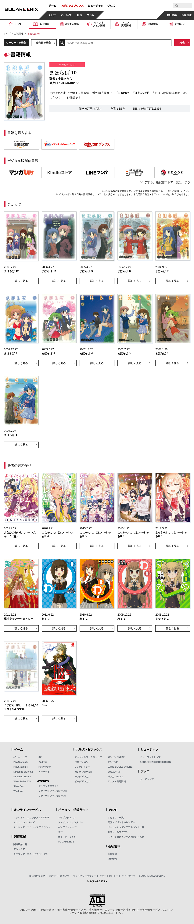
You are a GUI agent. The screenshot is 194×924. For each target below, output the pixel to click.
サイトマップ (128, 876)
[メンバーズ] (66, 15)
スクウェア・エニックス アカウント (31, 827)
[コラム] (90, 15)
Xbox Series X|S (22, 781)
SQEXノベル (114, 771)
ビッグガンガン (83, 781)
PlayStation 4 (20, 767)
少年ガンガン (81, 762)
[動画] (79, 15)
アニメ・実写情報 (117, 781)
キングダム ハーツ (67, 827)
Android (42, 762)
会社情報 (112, 854)
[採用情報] (186, 15)
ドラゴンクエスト (67, 817)
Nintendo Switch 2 (23, 771)
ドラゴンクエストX (48, 786)
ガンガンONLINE (116, 757)
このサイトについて (59, 876)
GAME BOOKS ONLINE (120, 767)
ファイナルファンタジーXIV (52, 790)
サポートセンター (109, 876)
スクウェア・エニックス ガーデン (30, 854)
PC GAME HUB (66, 841)
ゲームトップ (20, 757)
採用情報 (112, 858)
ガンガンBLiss (115, 776)
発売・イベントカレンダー (121, 822)
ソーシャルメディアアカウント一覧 (126, 827)
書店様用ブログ (37, 876)
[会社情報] (171, 15)
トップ (7, 33)
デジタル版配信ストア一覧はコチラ (167, 182)
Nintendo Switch (22, 776)
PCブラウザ (44, 767)
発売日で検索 (43, 42)
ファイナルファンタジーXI (52, 795)
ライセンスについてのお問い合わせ (126, 837)
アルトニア (19, 849)
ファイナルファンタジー (70, 822)
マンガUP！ (114, 762)
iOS (40, 757)
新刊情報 (18, 33)
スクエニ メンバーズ (23, 822)
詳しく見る (21, 280)
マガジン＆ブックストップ (88, 757)
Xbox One (18, 786)
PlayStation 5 (20, 762)
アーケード (44, 771)
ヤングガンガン (83, 776)
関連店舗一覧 (20, 844)
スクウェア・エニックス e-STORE (31, 817)
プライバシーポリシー (84, 876)
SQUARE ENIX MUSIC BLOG (155, 762)
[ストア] (52, 15)
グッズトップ (147, 779)
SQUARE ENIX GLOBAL (152, 876)
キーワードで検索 (16, 42)
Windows (18, 791)
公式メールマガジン (118, 832)
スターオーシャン (67, 837)
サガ (60, 832)
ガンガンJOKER (83, 771)
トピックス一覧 (116, 817)
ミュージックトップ (150, 757)
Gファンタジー (82, 767)
